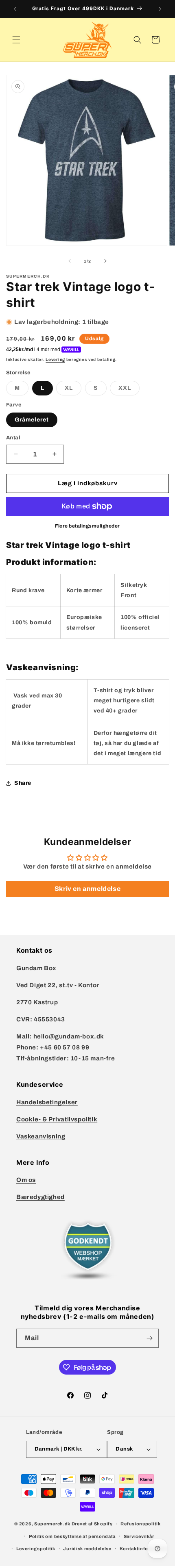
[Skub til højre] (105, 261)
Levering (55, 359)
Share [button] (22, 783)
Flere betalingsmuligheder (87, 526)
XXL (129, 389)
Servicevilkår (139, 1536)
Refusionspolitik (140, 1523)
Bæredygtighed (40, 1197)
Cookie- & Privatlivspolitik (56, 1119)
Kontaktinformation (143, 1548)
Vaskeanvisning (40, 1136)
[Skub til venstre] (70, 261)
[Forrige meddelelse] (15, 9)
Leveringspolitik (35, 1548)
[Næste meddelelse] (160, 9)
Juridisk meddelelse (87, 1548)
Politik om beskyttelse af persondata (72, 1536)
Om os (26, 1180)
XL (73, 389)
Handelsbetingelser (47, 1102)
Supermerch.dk (52, 1523)
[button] (16, 40)
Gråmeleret (32, 420)
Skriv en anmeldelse (87, 888)
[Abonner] (149, 1338)
